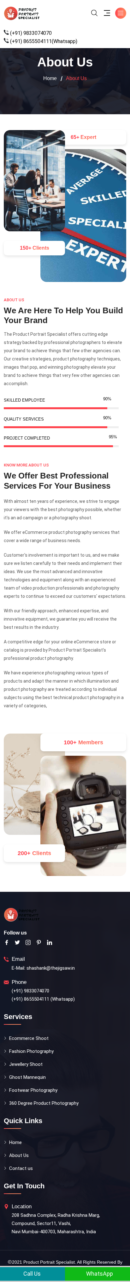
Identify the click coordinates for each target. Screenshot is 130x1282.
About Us (19, 1155)
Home (50, 78)
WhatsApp (99, 1273)
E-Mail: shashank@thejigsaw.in (43, 968)
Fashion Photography (31, 1051)
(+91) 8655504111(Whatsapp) (43, 41)
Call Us (31, 1273)
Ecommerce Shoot (29, 1038)
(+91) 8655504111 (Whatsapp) (43, 999)
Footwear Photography (33, 1090)
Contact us (21, 1168)
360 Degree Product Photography (44, 1103)
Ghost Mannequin (27, 1077)
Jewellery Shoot (26, 1064)
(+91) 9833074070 (31, 33)
